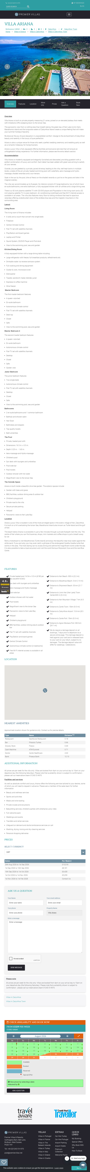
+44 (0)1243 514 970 (13, 3)
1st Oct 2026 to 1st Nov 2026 (16, 875)
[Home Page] (27, 14)
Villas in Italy (43, 1152)
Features (21, 104)
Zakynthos (52, 29)
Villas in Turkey (44, 1148)
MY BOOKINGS (78, 3)
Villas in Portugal (44, 1136)
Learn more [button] (58, 1168)
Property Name (52, 908)
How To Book (77, 1151)
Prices (54, 104)
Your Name (12, 898)
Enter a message (13, 918)
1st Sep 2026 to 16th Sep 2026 (17, 868)
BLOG (82, 6)
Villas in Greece (20, 32)
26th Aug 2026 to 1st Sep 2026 (17, 865)
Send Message (16, 968)
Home (8, 32)
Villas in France (44, 1139)
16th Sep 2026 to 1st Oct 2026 (17, 872)
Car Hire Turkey (61, 1136)
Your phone (12, 908)
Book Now (78, 104)
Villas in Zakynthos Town (57, 32)
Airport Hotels (60, 1146)
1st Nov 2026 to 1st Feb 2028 (16, 879)
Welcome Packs (61, 1155)
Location (33, 104)
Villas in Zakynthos (37, 32)
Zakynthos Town (70, 29)
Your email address (53, 898)
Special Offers (77, 1142)
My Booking (76, 1139)
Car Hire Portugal (61, 1139)
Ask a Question (64, 104)
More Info (43, 104)
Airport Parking (61, 1143)
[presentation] (7, 66)
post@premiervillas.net (13, 1153)
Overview (10, 104)
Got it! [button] (79, 1168)
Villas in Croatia (44, 1158)
